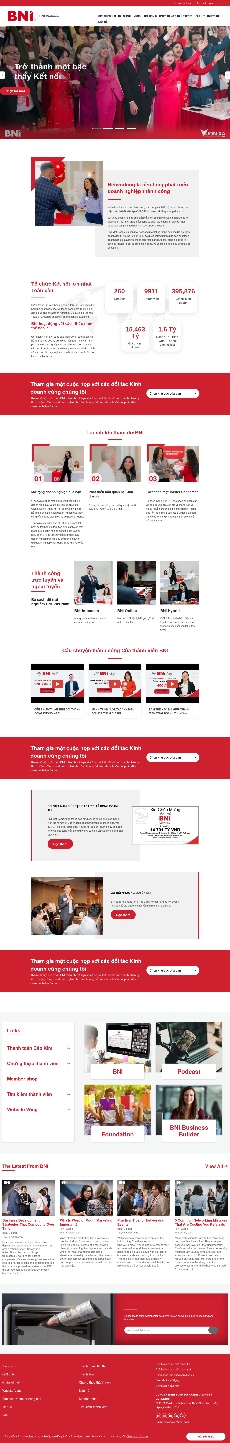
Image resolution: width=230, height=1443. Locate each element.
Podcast (189, 1071)
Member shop (22, 1078)
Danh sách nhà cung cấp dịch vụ (175, 1375)
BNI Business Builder (189, 1130)
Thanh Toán (211, 16)
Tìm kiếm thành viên (29, 1094)
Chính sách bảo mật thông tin (173, 1364)
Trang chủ (9, 1366)
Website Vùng (22, 1109)
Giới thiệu (104, 16)
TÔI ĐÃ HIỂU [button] (206, 1436)
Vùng (137, 16)
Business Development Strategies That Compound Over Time (28, 1224)
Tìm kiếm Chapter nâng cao (162, 16)
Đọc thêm (60, 843)
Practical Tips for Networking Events (140, 1222)
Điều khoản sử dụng (167, 1380)
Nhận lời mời (122, 16)
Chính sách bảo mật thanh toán (174, 1369)
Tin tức (187, 16)
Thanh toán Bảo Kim (29, 1047)
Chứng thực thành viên (33, 1063)
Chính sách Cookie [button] (137, 1436)
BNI (118, 1071)
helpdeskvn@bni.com (176, 1422)
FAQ (198, 16)
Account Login (205, 3)
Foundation (118, 1134)
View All (214, 1166)
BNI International (182, 3)
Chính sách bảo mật (167, 1386)
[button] (2, 75)
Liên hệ (102, 21)
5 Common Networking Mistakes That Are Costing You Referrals (201, 1222)
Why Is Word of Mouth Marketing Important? (86, 1222)
